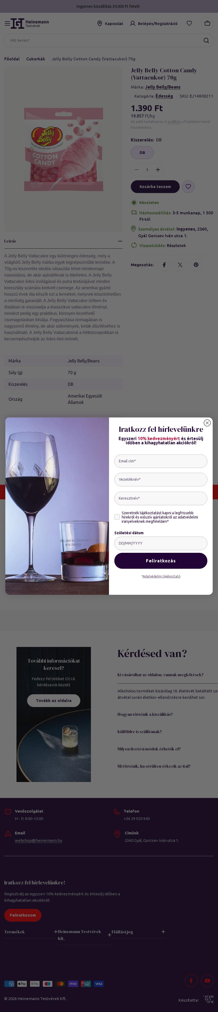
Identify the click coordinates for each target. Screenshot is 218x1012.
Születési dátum (129, 533)
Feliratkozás (161, 560)
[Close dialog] (207, 423)
